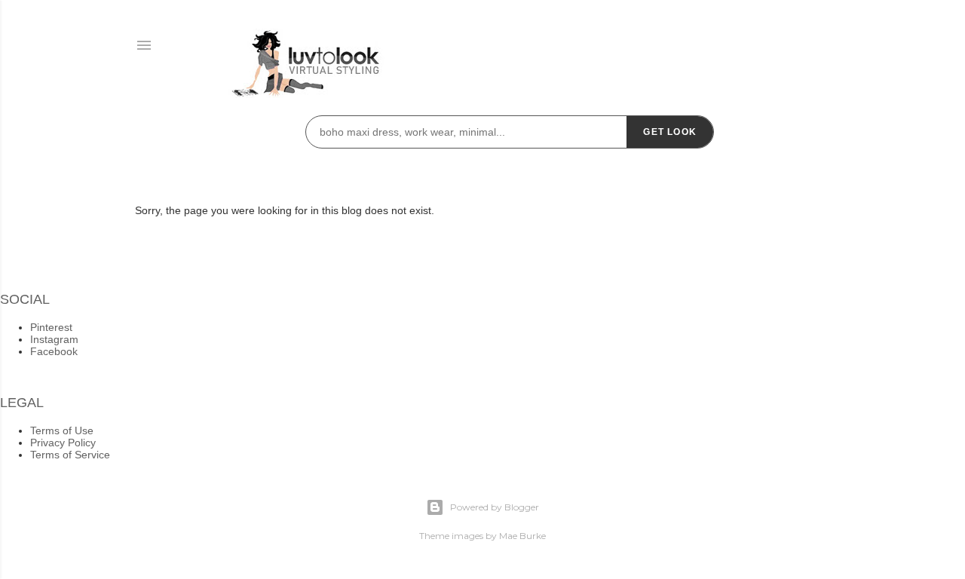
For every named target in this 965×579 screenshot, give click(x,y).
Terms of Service (70, 455)
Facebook (54, 351)
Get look (670, 132)
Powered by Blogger (494, 507)
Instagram (54, 339)
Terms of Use (61, 430)
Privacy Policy (63, 443)
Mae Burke (522, 535)
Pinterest (51, 327)
